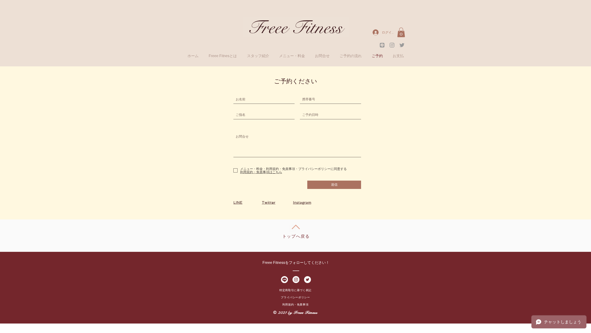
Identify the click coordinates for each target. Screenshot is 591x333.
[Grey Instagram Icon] (392, 45)
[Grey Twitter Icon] (402, 45)
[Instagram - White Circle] (295, 279)
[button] (401, 32)
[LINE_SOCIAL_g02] (382, 45)
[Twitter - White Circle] (307, 279)
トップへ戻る (296, 236)
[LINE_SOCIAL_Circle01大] (284, 279)
